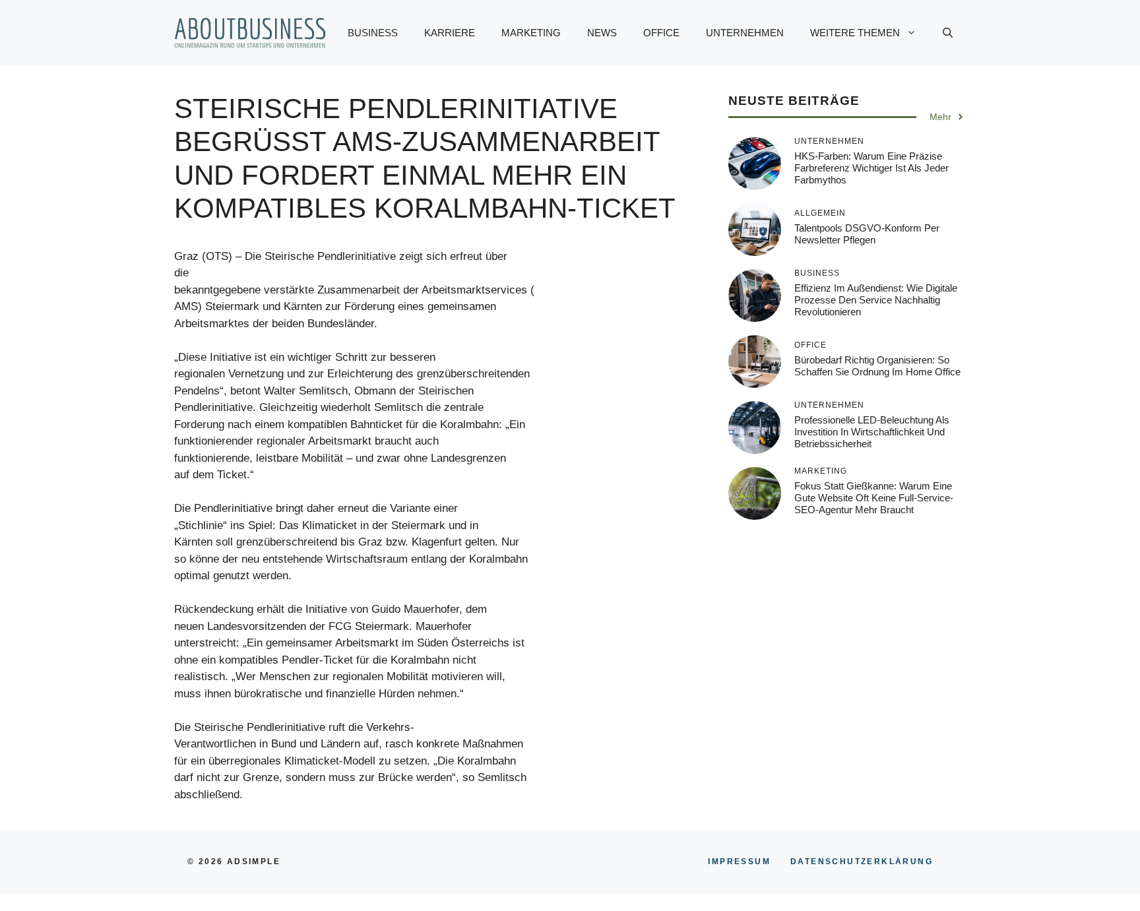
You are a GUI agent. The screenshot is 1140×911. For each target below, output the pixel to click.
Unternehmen (745, 32)
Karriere (449, 32)
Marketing (531, 32)
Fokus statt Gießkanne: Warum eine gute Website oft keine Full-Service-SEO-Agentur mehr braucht (873, 497)
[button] (948, 33)
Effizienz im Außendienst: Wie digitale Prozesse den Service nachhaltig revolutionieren (875, 299)
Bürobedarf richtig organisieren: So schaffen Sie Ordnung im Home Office (877, 365)
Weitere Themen (855, 32)
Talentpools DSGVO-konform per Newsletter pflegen (866, 233)
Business (373, 32)
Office (661, 32)
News (602, 32)
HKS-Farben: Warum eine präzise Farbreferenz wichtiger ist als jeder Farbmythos (871, 167)
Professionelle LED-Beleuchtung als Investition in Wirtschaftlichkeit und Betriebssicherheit (871, 431)
